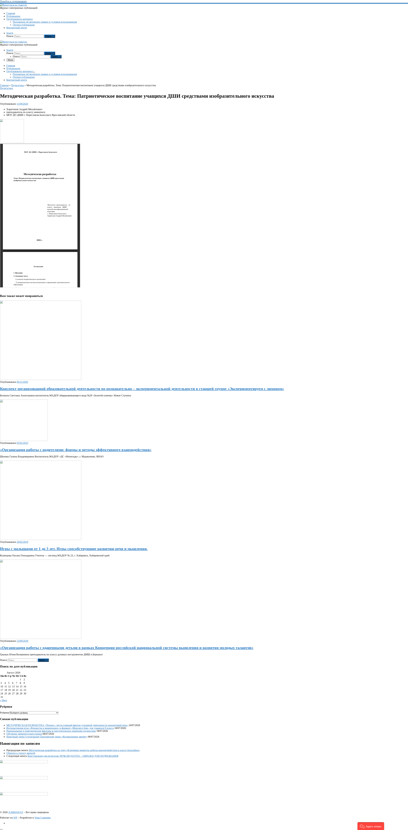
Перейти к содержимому (13, 1)
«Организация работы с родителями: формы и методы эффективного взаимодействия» (75, 450)
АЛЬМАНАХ (15, 812)
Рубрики (4, 712)
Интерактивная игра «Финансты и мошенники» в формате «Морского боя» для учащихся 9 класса (60, 728)
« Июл (3, 700)
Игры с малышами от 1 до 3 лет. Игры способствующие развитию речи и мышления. (74, 549)
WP (15, 817)
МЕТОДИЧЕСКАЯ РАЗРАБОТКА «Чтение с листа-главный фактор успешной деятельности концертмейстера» (67, 725)
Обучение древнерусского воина (24, 733)
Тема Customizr (42, 817)
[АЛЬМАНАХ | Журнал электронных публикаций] (13, 5)
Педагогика (17, 85)
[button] (370, 826)
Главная (4, 85)
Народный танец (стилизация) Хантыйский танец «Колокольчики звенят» (46, 736)
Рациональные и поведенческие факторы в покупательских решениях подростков (51, 731)
